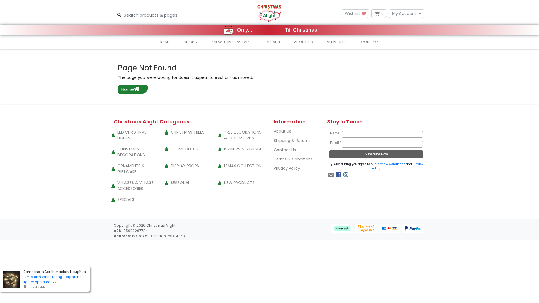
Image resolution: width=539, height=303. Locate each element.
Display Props (185, 166)
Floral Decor (185, 149)
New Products (239, 182)
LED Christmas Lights (132, 135)
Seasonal (180, 182)
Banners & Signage (243, 149)
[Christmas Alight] (269, 13)
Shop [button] (189, 42)
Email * (335, 143)
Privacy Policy (287, 168)
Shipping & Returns (292, 140)
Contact (370, 42)
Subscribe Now (376, 154)
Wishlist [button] (353, 13)
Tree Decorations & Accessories (242, 135)
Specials (125, 199)
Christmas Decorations (131, 152)
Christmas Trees (187, 132)
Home (164, 42)
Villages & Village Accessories (135, 185)
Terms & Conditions (293, 159)
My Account (404, 13)
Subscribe (337, 42)
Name (335, 133)
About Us (303, 42)
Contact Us (285, 150)
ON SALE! (271, 42)
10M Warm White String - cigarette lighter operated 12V (52, 279)
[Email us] (331, 174)
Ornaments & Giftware (131, 169)
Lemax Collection (242, 166)
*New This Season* (230, 42)
